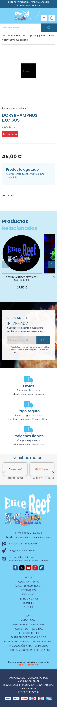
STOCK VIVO (28, 594)
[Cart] (51, 18)
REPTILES (28, 603)
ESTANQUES (28, 590)
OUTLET (28, 607)
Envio (28, 616)
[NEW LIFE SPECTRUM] (41, 468)
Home (28, 577)
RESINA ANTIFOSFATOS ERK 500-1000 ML (22, 279)
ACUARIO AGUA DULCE (28, 586)
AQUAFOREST (15, 478)
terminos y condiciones (28, 624)
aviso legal (28, 620)
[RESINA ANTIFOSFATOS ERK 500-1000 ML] (22, 253)
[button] (5, 264)
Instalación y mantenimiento (28, 645)
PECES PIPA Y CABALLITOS (14, 108)
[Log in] (44, 18)
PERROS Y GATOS (29, 598)
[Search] (49, 27)
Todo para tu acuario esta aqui (28, 650)
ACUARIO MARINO (28, 581)
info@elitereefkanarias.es (22, 550)
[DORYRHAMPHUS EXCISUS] (28, 70)
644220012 (15, 543)
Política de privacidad (28, 628)
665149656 (31, 543)
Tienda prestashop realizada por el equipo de (28, 663)
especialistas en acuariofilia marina (28, 641)
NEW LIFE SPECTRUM (42, 478)
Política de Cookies (28, 633)
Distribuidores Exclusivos (28, 637)
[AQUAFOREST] (15, 468)
